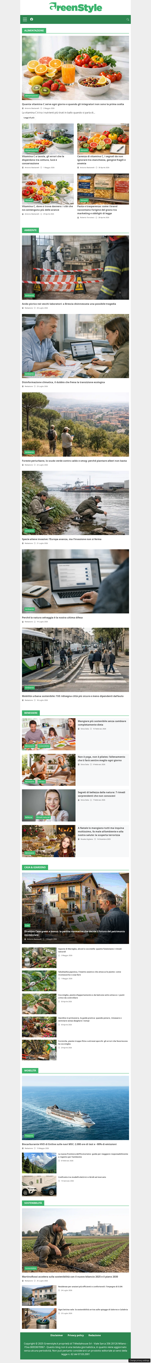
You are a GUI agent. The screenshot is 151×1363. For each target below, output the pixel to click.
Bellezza (28, 817)
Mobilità (30, 1070)
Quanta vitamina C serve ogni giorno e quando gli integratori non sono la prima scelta (73, 104)
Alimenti (84, 150)
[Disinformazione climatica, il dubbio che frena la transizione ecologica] (75, 346)
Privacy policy (76, 1335)
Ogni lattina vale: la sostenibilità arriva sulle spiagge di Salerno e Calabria (93, 1309)
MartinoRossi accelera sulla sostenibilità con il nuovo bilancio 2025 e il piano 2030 (70, 1276)
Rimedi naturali (43, 817)
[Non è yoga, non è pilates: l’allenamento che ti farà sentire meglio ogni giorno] (49, 770)
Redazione (94, 1335)
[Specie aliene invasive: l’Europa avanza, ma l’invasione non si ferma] (75, 503)
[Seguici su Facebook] (31, 19)
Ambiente (29, 295)
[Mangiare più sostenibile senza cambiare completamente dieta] (49, 734)
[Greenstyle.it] (75, 7)
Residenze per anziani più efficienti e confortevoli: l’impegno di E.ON (90, 1286)
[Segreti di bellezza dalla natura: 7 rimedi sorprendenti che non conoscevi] (49, 805)
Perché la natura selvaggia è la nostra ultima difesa (52, 617)
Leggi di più (29, 117)
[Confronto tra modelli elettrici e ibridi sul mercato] (39, 1186)
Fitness (41, 781)
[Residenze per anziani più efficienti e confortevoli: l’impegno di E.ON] (39, 1295)
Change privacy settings (139, 1360)
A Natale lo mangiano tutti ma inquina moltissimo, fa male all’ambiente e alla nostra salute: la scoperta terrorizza (101, 831)
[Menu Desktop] (25, 19)
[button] (128, 19)
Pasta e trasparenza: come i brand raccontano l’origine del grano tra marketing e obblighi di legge (97, 210)
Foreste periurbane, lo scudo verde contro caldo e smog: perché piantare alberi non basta (74, 460)
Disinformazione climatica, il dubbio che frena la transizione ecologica (63, 382)
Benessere (29, 746)
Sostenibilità (43, 746)
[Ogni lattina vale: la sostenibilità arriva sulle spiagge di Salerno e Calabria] (39, 1318)
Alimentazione (31, 95)
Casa (27, 925)
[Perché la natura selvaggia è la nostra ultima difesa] (75, 581)
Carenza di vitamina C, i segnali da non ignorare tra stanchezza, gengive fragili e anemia (101, 160)
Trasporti (29, 1135)
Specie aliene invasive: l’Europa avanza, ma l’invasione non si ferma (61, 539)
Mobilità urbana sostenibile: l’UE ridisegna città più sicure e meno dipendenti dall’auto (73, 696)
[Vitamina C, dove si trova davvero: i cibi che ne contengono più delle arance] (48, 189)
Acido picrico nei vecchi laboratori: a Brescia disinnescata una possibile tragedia (69, 303)
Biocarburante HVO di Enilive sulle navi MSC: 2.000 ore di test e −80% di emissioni (69, 1144)
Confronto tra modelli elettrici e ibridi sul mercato (82, 1177)
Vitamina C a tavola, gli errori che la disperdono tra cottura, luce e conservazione (43, 160)
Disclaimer (56, 1335)
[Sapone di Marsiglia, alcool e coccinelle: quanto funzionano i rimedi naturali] (39, 957)
